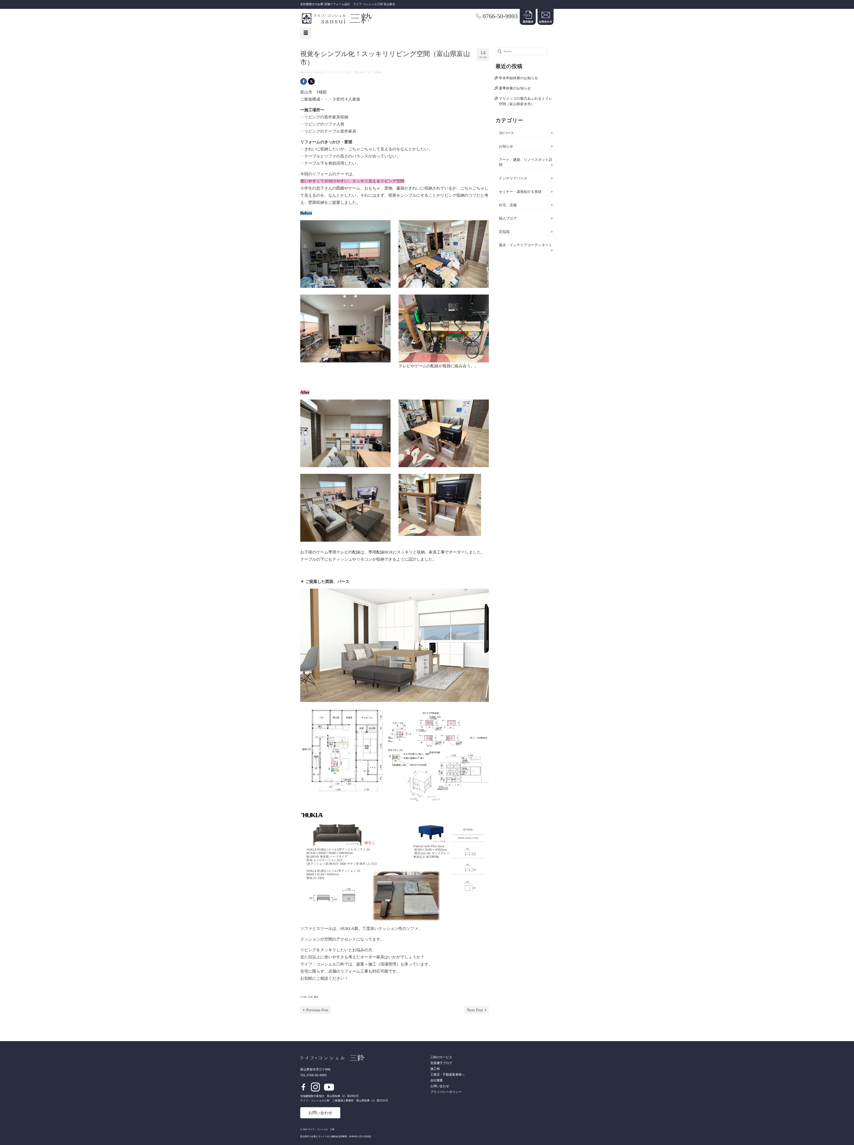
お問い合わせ (320, 1113)
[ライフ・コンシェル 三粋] (340, 18)
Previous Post (317, 1010)
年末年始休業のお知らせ (518, 78)
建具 (316, 997)
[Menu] (305, 32)
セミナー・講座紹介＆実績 (520, 192)
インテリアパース (335, 72)
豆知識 (377, 72)
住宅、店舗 (352, 72)
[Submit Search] (498, 51)
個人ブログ (366, 72)
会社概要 (436, 1080)
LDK (304, 997)
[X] (311, 81)
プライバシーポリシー (445, 1092)
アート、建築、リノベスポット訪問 (525, 162)
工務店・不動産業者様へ (447, 1074)
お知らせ (319, 72)
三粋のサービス (441, 1057)
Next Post (475, 1010)
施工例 (435, 1068)
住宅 (310, 997)
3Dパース (506, 133)
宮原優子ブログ (441, 1063)
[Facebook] (303, 81)
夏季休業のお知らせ (515, 88)
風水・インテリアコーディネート (525, 245)
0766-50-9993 (500, 16)
